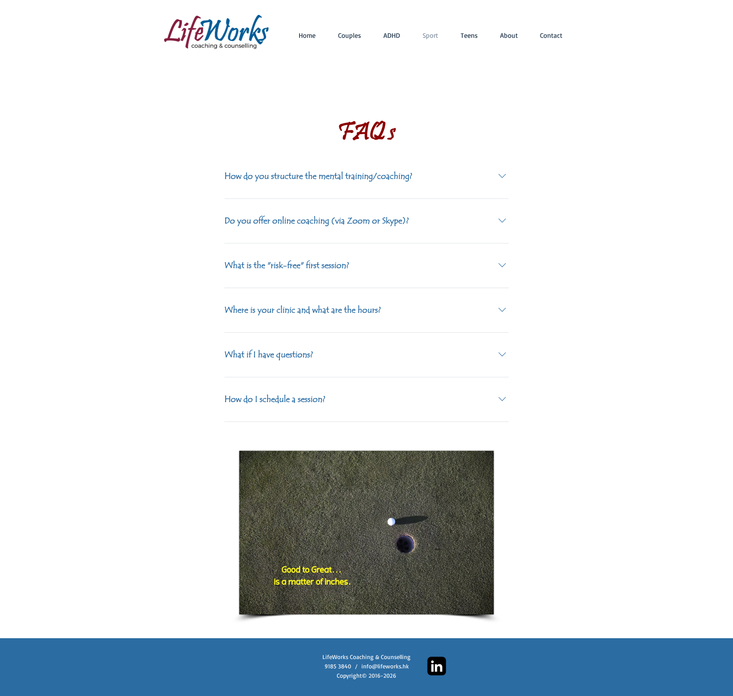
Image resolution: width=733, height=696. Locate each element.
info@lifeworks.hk (385, 666)
